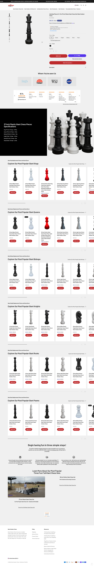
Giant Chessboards (53, 9)
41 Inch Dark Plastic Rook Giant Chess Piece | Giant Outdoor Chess (14, 375)
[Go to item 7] (9, 38)
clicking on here (55, 450)
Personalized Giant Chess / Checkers (73, 9)
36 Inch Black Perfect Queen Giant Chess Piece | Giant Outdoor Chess (15, 234)
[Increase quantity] (55, 51)
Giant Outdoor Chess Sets (18, 9)
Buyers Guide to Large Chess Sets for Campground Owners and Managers (50, 550)
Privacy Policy (35, 536)
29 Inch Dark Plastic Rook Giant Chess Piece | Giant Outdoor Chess (46, 375)
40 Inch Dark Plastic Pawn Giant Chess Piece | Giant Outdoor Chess (15, 422)
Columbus (56, 26)
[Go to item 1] (9, 15)
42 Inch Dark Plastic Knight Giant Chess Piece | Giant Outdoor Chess (15, 328)
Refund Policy (35, 534)
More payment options (77, 58)
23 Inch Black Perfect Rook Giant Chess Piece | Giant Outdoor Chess (78, 375)
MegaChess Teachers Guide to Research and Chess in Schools (50, 542)
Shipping (34, 532)
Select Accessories (67, 62)
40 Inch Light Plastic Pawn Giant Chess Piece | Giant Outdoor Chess (31, 422)
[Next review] (79, 96)
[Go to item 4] (9, 27)
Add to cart (13, 192)
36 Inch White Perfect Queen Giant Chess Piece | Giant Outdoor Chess (30, 234)
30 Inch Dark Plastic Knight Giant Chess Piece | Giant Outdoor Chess (46, 328)
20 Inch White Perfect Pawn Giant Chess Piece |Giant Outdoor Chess (78, 422)
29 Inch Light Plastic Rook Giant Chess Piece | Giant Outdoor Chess (62, 375)
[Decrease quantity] (50, 51)
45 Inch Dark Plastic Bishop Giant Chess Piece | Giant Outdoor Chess (47, 281)
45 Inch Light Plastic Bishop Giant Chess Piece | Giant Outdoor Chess (62, 281)
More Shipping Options (53, 30)
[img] (21, 95)
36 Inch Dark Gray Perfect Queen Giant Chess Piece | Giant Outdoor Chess (62, 234)
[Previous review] (15, 96)
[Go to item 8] (9, 42)
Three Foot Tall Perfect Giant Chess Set (67, 485)
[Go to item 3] (9, 23)
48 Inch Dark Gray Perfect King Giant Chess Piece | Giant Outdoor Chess (62, 185)
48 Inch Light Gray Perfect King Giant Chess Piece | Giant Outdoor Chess (78, 185)
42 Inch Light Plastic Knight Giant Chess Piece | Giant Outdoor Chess (31, 328)
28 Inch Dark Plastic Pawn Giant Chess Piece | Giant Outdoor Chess (46, 422)
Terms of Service (35, 538)
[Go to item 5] (9, 30)
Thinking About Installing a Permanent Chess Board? (49, 532)
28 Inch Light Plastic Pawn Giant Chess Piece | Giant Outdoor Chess (63, 422)
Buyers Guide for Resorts (49, 546)
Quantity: (51, 48)
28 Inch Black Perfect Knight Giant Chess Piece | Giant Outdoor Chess (78, 328)
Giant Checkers (62, 9)
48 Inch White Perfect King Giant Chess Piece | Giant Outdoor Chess (14, 185)
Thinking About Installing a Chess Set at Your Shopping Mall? (50, 537)
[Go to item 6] (9, 34)
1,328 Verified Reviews (21, 97)
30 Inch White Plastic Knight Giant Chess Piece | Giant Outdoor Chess (62, 328)
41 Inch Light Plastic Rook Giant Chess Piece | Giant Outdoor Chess (30, 375)
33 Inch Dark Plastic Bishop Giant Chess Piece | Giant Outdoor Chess (78, 281)
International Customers (49, 553)
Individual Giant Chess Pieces (43, 9)
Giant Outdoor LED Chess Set (30, 9)
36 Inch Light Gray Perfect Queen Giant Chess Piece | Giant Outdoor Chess (78, 234)
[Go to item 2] (9, 19)
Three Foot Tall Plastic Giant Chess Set (26, 507)
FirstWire (26, 562)
